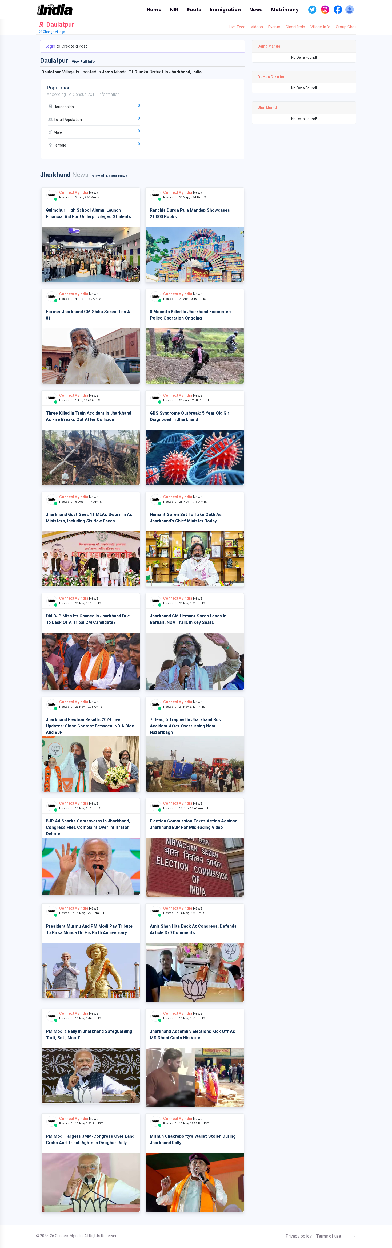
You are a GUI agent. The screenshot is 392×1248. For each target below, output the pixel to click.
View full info (83, 62)
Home (154, 9)
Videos (257, 27)
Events (274, 27)
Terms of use (328, 1236)
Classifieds (295, 27)
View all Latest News (109, 176)
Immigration (225, 9)
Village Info (320, 27)
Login (51, 46)
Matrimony (285, 9)
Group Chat (346, 27)
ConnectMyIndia (73, 192)
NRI (174, 9)
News (256, 9)
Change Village (53, 32)
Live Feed (237, 27)
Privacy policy (299, 1236)
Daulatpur (59, 24)
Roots (194, 9)
